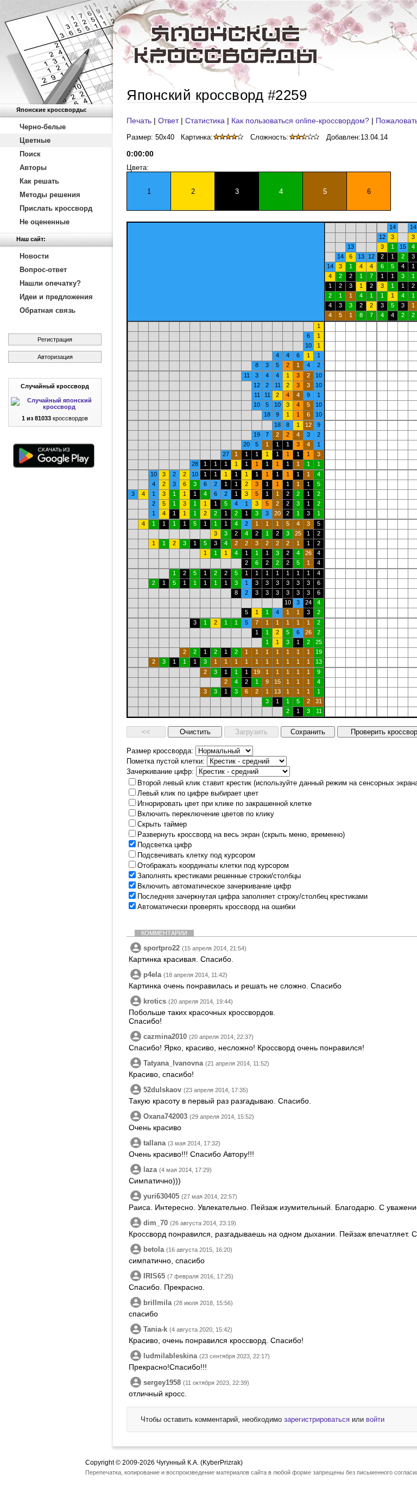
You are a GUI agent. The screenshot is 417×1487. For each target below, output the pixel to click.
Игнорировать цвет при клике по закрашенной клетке (224, 803)
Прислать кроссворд (56, 208)
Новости (34, 256)
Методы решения (50, 195)
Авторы (33, 167)
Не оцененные (45, 222)
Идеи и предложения (56, 297)
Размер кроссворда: (160, 751)
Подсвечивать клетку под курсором (196, 855)
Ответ (168, 120)
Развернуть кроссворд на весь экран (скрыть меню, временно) (241, 834)
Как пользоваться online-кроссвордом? (300, 120)
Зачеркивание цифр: (160, 771)
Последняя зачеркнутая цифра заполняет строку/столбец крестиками (252, 896)
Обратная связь (47, 310)
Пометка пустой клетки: (166, 761)
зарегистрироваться (317, 1419)
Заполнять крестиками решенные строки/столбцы (219, 876)
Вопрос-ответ (43, 270)
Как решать (39, 181)
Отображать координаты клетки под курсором (213, 865)
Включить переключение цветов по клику (205, 814)
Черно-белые (43, 127)
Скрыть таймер (162, 824)
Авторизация (55, 357)
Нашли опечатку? (50, 283)
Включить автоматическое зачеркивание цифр (214, 886)
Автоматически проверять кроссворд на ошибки (216, 907)
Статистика (205, 120)
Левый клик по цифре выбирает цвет (197, 793)
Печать (139, 120)
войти (375, 1419)
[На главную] (56, 52)
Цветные (35, 140)
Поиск (30, 154)
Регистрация (54, 339)
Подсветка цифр (164, 845)
